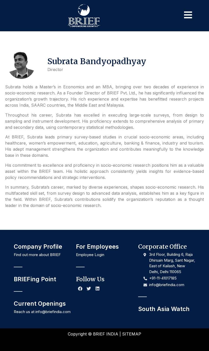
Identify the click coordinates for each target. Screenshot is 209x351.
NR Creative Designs (122, 342)
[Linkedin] (97, 288)
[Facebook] (80, 288)
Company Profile (38, 246)
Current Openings (40, 303)
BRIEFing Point (35, 279)
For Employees (97, 246)
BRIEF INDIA (105, 333)
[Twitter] (89, 288)
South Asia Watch (164, 309)
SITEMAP (131, 333)
